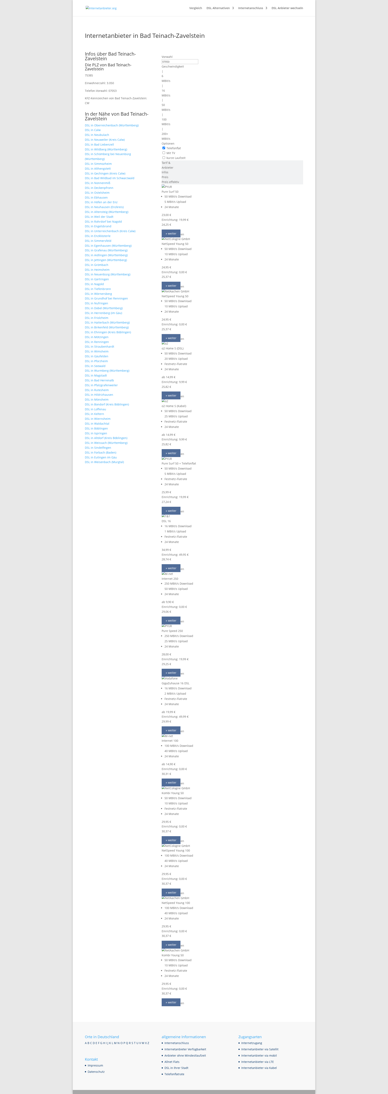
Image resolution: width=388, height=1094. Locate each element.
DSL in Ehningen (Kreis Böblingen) (108, 332)
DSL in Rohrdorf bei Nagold (103, 221)
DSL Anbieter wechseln (287, 8)
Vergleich (195, 8)
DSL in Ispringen (96, 433)
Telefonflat (174, 148)
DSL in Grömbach (96, 265)
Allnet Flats (171, 1062)
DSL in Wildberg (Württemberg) (106, 149)
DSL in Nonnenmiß (97, 183)
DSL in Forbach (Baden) (100, 452)
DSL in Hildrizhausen (99, 395)
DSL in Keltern (94, 414)
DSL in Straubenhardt (99, 346)
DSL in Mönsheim (97, 399)
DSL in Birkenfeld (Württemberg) (107, 327)
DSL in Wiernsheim (98, 419)
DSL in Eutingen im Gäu (101, 457)
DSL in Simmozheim (98, 164)
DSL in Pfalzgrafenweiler (101, 385)
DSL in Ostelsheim (97, 193)
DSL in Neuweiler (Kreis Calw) (105, 140)
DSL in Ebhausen (96, 197)
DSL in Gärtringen (97, 279)
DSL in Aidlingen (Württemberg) (106, 255)
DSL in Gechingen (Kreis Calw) (105, 173)
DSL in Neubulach (97, 135)
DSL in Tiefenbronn (98, 289)
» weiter (171, 233)
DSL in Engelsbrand (98, 226)
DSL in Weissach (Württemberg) (106, 443)
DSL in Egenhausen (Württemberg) (108, 246)
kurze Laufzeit (176, 158)
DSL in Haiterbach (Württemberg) (107, 322)
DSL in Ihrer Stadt (176, 1068)
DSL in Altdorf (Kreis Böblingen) (106, 438)
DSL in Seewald (95, 366)
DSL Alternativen (218, 8)
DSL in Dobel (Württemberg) (104, 308)
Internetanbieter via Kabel (259, 1068)
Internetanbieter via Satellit (259, 1049)
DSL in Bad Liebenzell (99, 144)
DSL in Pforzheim (96, 361)
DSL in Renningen (97, 342)
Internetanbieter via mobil (259, 1055)
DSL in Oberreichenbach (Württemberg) (112, 125)
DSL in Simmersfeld (98, 241)
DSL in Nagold (94, 284)
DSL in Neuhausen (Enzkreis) (104, 207)
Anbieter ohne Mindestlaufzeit (185, 1055)
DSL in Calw (93, 130)
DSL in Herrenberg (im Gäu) (103, 313)
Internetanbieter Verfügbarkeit (185, 1049)
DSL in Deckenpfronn (99, 188)
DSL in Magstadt (96, 375)
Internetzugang (251, 1043)
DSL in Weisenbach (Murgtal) (104, 462)
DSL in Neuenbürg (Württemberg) (107, 274)
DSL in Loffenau (95, 409)
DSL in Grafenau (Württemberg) (106, 250)
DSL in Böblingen (96, 428)
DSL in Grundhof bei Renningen (106, 298)
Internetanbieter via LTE (257, 1062)
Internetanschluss (250, 8)
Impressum (95, 1065)
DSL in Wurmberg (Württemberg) (107, 370)
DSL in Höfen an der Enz (101, 202)
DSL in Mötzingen (97, 337)
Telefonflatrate (174, 1074)
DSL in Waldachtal (97, 423)
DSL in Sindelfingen (98, 448)
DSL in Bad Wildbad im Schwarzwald (109, 178)
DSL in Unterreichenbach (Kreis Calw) (110, 231)
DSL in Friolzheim (96, 318)
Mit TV (171, 153)
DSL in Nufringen (96, 303)
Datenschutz (96, 1072)
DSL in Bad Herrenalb (99, 380)
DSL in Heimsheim (97, 270)
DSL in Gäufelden (96, 356)
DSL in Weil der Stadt (99, 217)
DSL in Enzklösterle (98, 236)
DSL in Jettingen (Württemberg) (106, 260)
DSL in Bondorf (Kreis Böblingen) (107, 404)
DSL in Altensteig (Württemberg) (106, 212)
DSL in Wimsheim (97, 351)
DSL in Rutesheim (97, 390)
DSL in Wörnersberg (98, 294)
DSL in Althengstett (98, 168)
